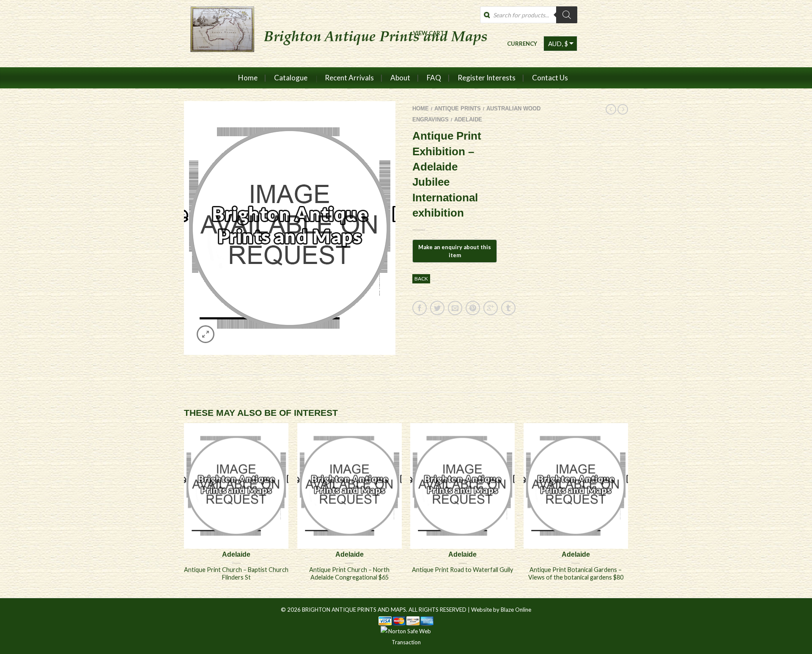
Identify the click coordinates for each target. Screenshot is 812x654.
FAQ (434, 77)
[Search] (566, 14)
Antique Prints (457, 108)
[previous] (184, 510)
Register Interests (487, 77)
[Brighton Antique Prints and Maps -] (335, 33)
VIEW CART (428, 33)
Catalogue (290, 77)
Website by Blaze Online (501, 609)
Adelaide (468, 119)
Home (248, 77)
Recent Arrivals (349, 77)
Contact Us (550, 77)
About (400, 77)
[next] (628, 510)
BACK (421, 278)
